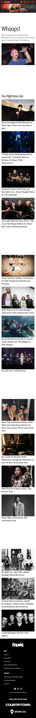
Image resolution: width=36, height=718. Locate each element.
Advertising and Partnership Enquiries (13, 677)
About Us (6, 654)
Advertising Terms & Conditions (12, 668)
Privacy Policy (7, 658)
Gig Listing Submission (9, 680)
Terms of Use (7, 661)
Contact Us (6, 683)
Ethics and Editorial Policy (10, 665)
